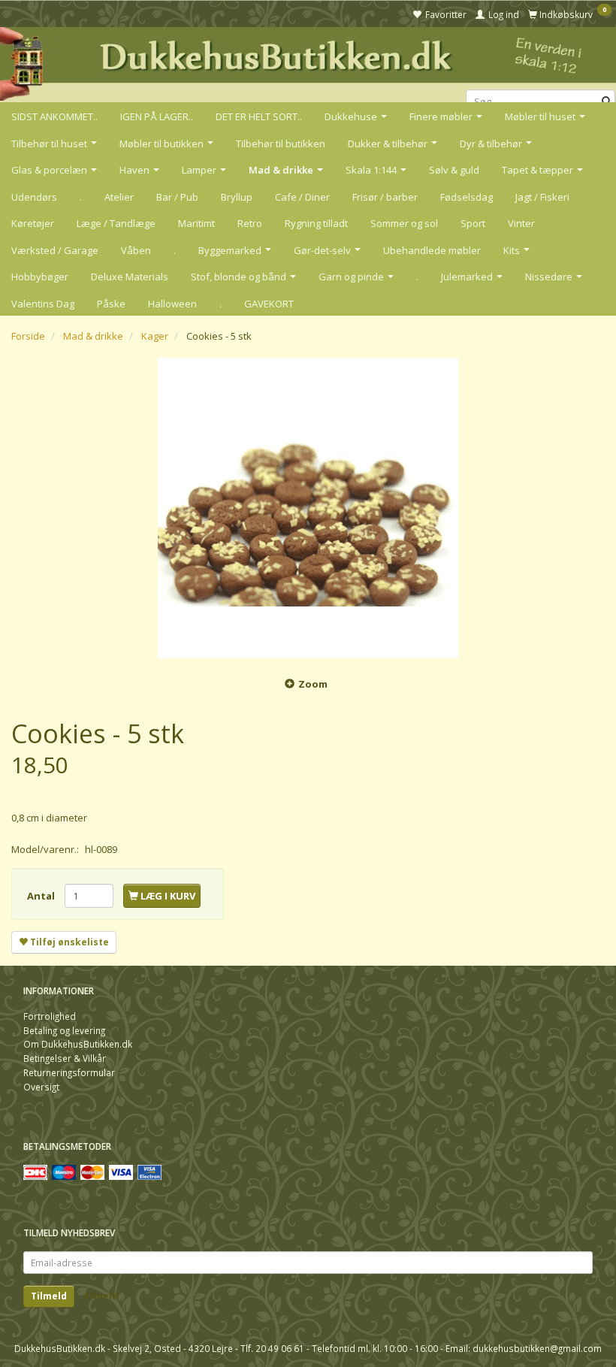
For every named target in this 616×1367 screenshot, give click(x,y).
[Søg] (606, 102)
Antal (42, 896)
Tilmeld (49, 1296)
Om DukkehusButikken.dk (77, 1044)
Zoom (313, 684)
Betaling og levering (64, 1030)
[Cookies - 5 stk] (308, 508)
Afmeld (100, 1296)
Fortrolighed (49, 1016)
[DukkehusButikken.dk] (308, 62)
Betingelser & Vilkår (64, 1058)
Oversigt (41, 1087)
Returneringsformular (69, 1072)
